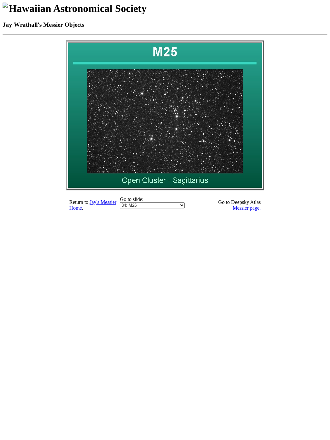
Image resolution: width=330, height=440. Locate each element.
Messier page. (247, 208)
